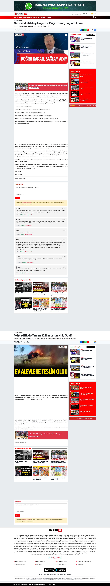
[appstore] (49, 570)
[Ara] (93, 17)
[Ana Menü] (95, 17)
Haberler (16, 20)
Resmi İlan (48, 17)
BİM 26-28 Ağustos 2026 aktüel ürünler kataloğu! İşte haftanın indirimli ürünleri (58, 309)
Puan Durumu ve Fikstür (20, 564)
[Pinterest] (54, 558)
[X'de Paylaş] (83, 30)
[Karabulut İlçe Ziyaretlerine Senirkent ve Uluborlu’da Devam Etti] (59, 286)
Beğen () (23, 214)
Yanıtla (18, 214)
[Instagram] (56, 558)
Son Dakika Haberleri (61, 564)
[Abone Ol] (95, 30)
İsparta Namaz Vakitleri (62, 561)
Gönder (18, 198)
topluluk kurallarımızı (26, 202)
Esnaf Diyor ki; (41, 17)
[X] (52, 558)
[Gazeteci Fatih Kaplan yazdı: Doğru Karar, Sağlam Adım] (41, 49)
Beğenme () (29, 214)
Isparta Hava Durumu (40, 561)
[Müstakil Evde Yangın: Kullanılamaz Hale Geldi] (41, 361)
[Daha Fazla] (88, 30)
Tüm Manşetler (39, 564)
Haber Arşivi (80, 564)
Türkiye (20, 17)
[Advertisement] (41, 134)
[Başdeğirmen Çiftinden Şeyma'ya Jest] (23, 302)
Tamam (95, 584)
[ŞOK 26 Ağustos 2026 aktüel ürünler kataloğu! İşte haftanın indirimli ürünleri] (41, 302)
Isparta (16, 17)
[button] (93, 106)
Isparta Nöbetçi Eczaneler (20, 561)
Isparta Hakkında (27, 17)
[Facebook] (49, 558)
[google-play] (60, 570)
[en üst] (55, 5)
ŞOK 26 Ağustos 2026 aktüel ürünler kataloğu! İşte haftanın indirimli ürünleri (40, 309)
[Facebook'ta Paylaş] (81, 30)
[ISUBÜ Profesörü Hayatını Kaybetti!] (23, 286)
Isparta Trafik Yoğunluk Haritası (84, 561)
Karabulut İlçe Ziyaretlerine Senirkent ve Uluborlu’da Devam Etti (58, 294)
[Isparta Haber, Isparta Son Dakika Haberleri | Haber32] (20, 13)
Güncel (35, 17)
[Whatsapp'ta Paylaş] (85, 30)
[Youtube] (58, 558)
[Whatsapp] (61, 558)
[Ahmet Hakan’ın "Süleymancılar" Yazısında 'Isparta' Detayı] (41, 286)
